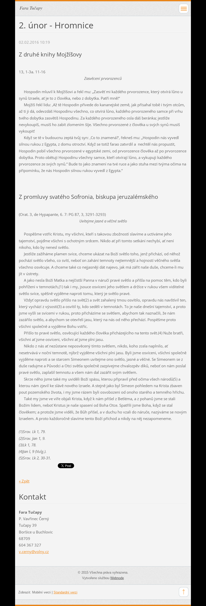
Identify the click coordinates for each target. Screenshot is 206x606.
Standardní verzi (65, 592)
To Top (183, 592)
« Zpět (24, 480)
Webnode (117, 578)
